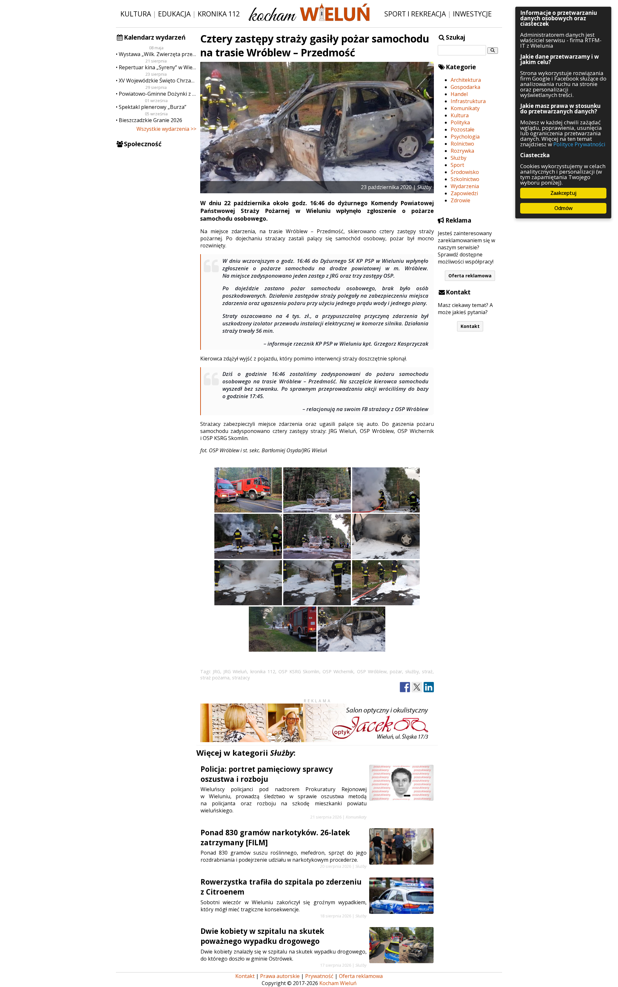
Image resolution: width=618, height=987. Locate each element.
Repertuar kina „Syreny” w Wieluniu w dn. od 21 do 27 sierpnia (157, 67)
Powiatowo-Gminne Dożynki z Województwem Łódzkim (157, 93)
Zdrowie (460, 200)
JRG (216, 671)
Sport (457, 164)
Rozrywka (462, 150)
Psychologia (465, 136)
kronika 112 (262, 671)
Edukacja (174, 13)
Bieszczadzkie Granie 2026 (150, 120)
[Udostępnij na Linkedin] (429, 687)
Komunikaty (465, 108)
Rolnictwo (462, 143)
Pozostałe (462, 129)
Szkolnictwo (465, 179)
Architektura (466, 79)
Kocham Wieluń (338, 983)
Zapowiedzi (464, 193)
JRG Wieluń (235, 671)
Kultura (135, 13)
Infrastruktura (468, 101)
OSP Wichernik (338, 671)
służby (412, 671)
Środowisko (465, 172)
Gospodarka (465, 87)
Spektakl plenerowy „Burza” (152, 106)
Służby (458, 157)
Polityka (460, 122)
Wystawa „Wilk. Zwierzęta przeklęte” (157, 54)
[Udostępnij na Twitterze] (417, 687)
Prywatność (319, 976)
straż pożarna (214, 678)
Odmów (563, 208)
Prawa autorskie (280, 976)
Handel (459, 94)
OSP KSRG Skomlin (298, 671)
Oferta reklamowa (470, 276)
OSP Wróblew (372, 671)
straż (427, 671)
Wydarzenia (465, 186)
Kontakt (470, 326)
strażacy (241, 678)
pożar (396, 671)
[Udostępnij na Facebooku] (405, 687)
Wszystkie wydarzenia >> (166, 128)
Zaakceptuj (563, 192)
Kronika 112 (219, 13)
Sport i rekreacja (415, 13)
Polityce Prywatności (579, 144)
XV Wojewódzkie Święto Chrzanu (157, 80)
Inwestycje (472, 13)
